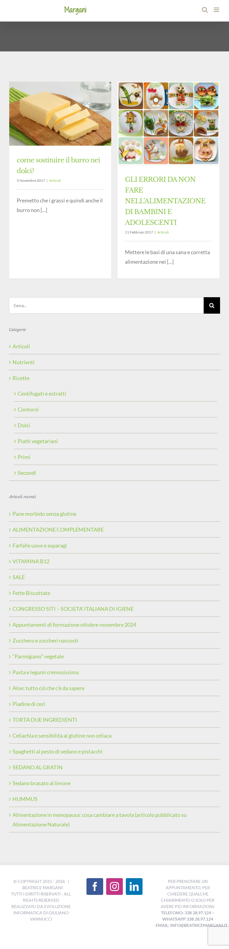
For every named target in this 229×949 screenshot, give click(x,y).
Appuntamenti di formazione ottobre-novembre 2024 (74, 624)
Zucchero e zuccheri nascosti (45, 640)
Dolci (24, 425)
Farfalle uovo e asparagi (40, 545)
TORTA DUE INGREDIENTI (45, 719)
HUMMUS (25, 799)
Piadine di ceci (29, 704)
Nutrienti (24, 362)
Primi (24, 457)
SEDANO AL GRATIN (38, 767)
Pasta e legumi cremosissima (46, 672)
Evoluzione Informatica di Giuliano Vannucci (42, 912)
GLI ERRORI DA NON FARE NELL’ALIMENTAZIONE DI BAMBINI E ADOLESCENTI (165, 201)
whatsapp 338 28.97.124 (187, 918)
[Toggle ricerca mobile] (205, 10)
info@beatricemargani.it (199, 925)
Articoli (55, 180)
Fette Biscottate (31, 593)
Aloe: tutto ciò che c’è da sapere (48, 688)
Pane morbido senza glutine (44, 513)
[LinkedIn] (134, 886)
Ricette (21, 378)
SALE (19, 577)
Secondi (27, 472)
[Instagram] (114, 886)
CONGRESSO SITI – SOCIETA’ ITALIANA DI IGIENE (73, 608)
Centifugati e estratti (42, 393)
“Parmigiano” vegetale (38, 656)
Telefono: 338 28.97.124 (186, 912)
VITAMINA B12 (31, 561)
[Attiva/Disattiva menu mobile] (217, 10)
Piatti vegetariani (38, 441)
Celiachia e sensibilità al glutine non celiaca (62, 735)
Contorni (28, 409)
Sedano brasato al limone (42, 783)
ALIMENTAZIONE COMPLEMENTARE (58, 529)
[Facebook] (94, 886)
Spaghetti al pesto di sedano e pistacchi (58, 751)
